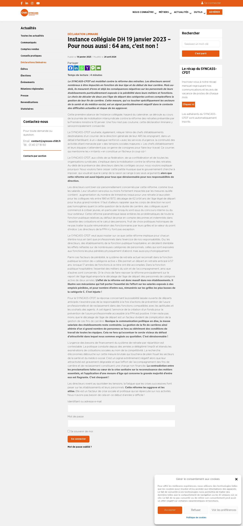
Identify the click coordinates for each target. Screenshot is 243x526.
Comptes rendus (30, 49)
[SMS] (92, 67)
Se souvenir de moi (81, 431)
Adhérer (214, 12)
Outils (198, 12)
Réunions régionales (32, 89)
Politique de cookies (196, 518)
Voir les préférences (224, 510)
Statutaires (27, 109)
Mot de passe (76, 416)
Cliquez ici (188, 104)
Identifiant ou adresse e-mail (84, 401)
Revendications (29, 102)
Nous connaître (143, 12)
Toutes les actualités (32, 36)
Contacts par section (34, 156)
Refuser (196, 510)
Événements (28, 82)
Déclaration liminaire (83, 34)
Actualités (181, 12)
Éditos (24, 69)
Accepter (170, 510)
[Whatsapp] (81, 67)
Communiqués (28, 42)
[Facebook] (70, 67)
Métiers (164, 12)
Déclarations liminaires (33, 62)
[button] (236, 479)
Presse (24, 95)
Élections (26, 75)
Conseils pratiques (31, 56)
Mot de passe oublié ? (80, 447)
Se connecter (212, 3)
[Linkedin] (76, 67)
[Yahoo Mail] (87, 67)
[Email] (98, 67)
